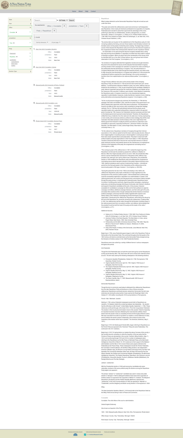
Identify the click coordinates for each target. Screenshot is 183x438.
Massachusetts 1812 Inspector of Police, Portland (50, 85)
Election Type (13, 71)
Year (10, 23)
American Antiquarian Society (75, 431)
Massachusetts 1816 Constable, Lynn (47, 103)
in (57, 20)
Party (10, 48)
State (10, 19)
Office (10, 27)
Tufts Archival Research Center (93, 431)
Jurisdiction (12, 38)
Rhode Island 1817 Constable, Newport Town (49, 121)
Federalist (12, 53)
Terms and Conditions (109, 431)
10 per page (55, 42)
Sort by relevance (41, 42)
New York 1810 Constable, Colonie (46, 67)
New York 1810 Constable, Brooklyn (46, 49)
